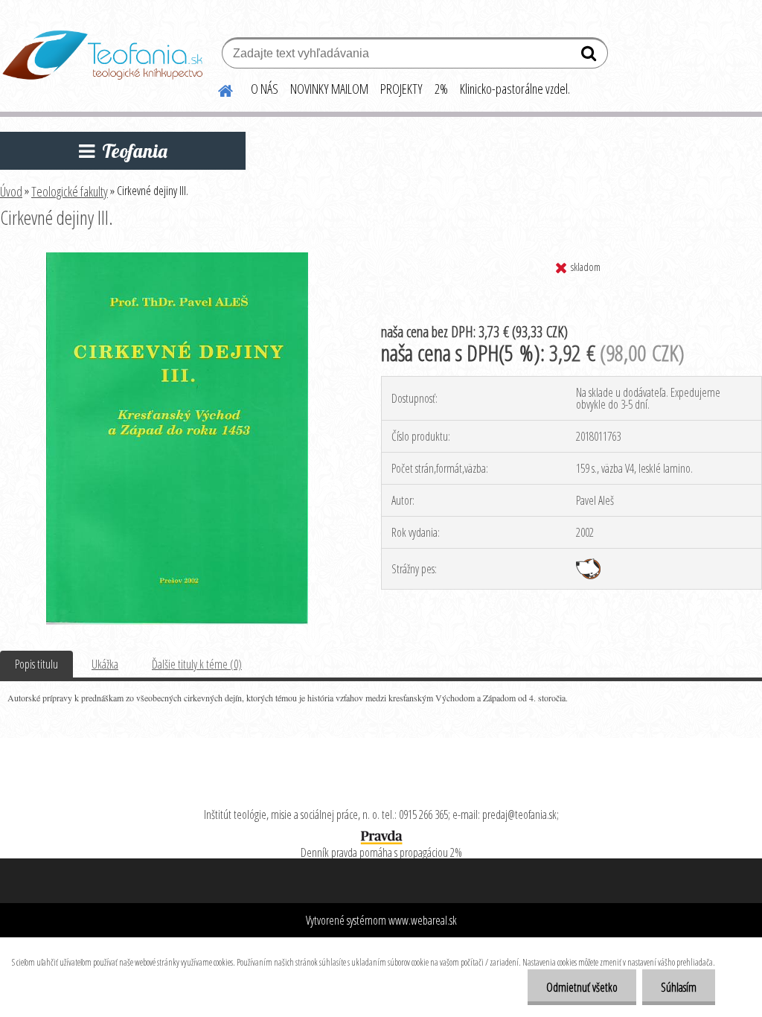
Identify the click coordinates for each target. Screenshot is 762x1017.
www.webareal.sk (422, 920)
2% (441, 89)
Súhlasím (679, 987)
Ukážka (105, 664)
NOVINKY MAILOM (329, 89)
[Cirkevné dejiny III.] (177, 258)
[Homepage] (216, 88)
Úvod (11, 191)
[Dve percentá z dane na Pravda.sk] (381, 834)
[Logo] (102, 55)
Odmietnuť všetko (582, 987)
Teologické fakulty (69, 191)
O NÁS (264, 89)
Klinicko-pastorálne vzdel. (515, 89)
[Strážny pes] (588, 564)
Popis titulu (36, 664)
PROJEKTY (401, 89)
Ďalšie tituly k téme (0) (197, 664)
